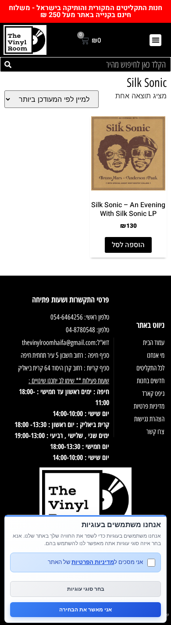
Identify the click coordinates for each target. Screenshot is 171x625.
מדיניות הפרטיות (92, 561)
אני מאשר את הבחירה (85, 609)
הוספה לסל (128, 245)
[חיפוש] (7, 64)
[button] (155, 40)
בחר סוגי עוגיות (85, 588)
